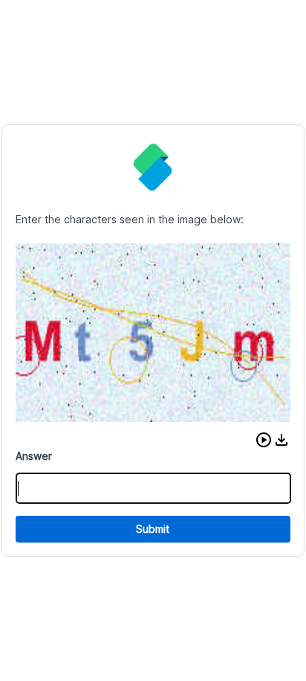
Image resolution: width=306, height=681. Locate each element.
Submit (152, 528)
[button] (264, 440)
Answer (34, 456)
